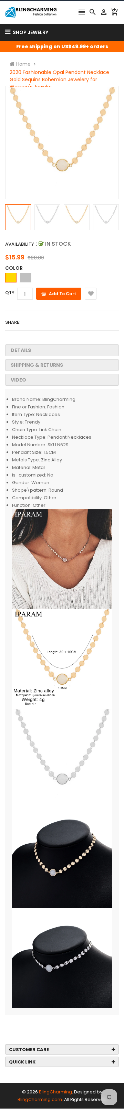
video (18, 379)
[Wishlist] (91, 294)
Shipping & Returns (37, 365)
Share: (12, 322)
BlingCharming (55, 1092)
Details (21, 350)
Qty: (10, 292)
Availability (19, 244)
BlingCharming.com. (40, 1099)
